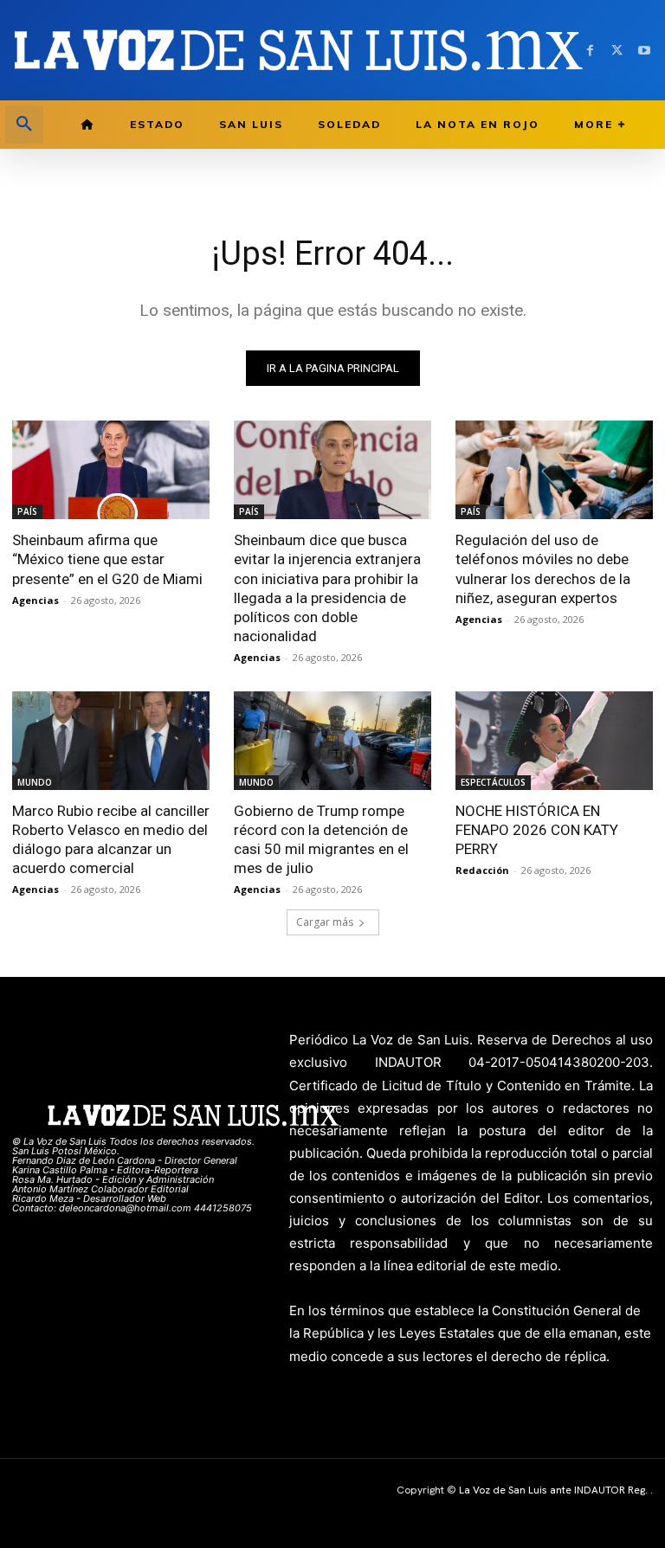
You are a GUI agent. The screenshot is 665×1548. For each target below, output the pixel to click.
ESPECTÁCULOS (493, 782)
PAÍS (27, 511)
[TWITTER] (617, 51)
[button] (24, 125)
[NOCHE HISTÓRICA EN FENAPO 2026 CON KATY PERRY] (554, 740)
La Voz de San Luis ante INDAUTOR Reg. (554, 1490)
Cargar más (324, 922)
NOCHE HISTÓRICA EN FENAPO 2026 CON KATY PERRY (536, 830)
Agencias (35, 600)
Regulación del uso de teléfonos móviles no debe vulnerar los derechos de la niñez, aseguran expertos (542, 568)
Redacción (482, 870)
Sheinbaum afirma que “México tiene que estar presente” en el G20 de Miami (107, 559)
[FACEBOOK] (590, 51)
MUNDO (34, 782)
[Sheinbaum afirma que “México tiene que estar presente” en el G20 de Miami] (111, 470)
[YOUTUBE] (644, 51)
